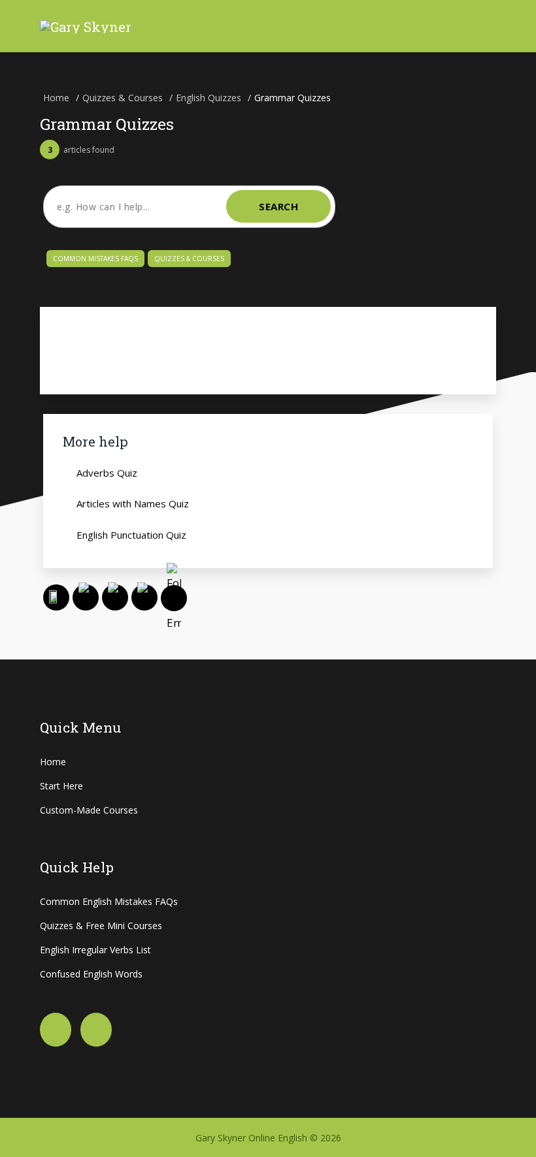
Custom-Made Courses (89, 810)
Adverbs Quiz (106, 472)
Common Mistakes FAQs (95, 258)
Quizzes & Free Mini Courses (101, 925)
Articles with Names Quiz (132, 503)
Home (53, 761)
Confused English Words (91, 974)
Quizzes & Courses (189, 258)
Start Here (61, 786)
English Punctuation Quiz (131, 534)
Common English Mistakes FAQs (109, 901)
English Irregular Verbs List (95, 949)
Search (278, 206)
